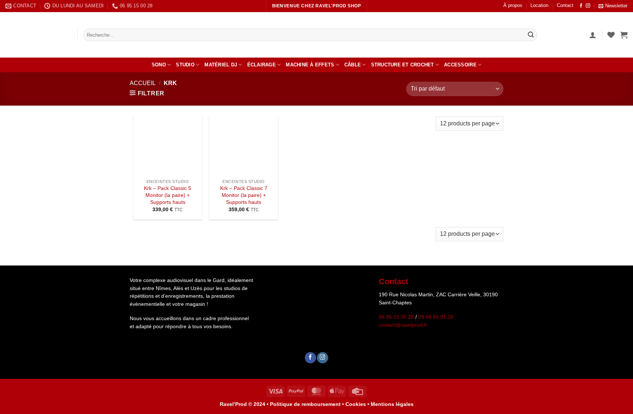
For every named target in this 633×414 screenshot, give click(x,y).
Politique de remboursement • (307, 404)
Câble (352, 64)
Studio (185, 64)
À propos (512, 5)
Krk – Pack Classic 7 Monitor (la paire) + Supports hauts (243, 195)
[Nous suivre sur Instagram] (588, 5)
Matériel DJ (220, 64)
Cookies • (358, 404)
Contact (565, 5)
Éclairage (261, 64)
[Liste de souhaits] (611, 35)
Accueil (143, 83)
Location (539, 5)
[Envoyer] (531, 35)
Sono (159, 64)
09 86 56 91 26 (436, 317)
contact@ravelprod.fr (403, 325)
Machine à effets (310, 64)
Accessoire (460, 64)
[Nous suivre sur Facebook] (581, 5)
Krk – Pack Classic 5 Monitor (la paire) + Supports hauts (167, 195)
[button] (613, 6)
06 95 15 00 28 (396, 317)
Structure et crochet (402, 64)
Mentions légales (392, 404)
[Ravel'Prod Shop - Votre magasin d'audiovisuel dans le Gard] (35, 35)
